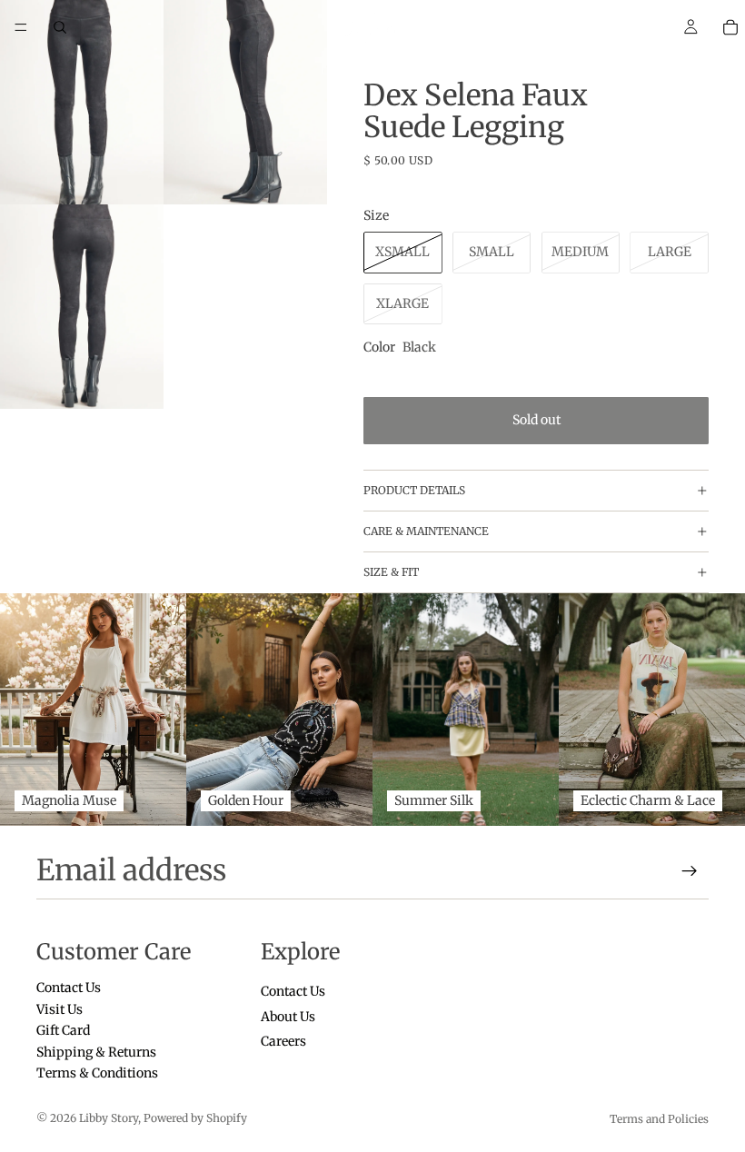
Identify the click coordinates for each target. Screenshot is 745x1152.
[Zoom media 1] (82, 102)
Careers (283, 1041)
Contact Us (68, 988)
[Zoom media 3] (82, 306)
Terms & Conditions (97, 1073)
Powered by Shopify (195, 1118)
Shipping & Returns (96, 1052)
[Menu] (21, 27)
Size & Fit (391, 572)
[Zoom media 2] (245, 102)
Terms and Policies (659, 1119)
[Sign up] (689, 871)
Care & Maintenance (426, 531)
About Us (288, 1016)
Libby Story (108, 1118)
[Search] (60, 27)
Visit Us (59, 1009)
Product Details (414, 490)
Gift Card (63, 1030)
